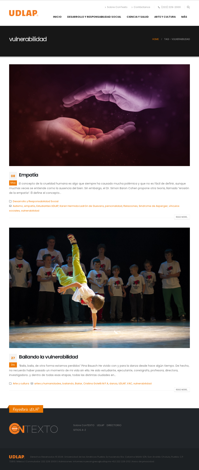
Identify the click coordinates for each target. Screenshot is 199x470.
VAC (129, 383)
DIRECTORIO (114, 425)
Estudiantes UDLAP (47, 206)
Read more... (182, 217)
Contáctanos (142, 7)
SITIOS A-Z (79, 430)
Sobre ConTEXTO (83, 425)
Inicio (57, 17)
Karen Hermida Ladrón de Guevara (82, 206)
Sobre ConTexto (117, 7)
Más (184, 17)
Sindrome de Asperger (153, 206)
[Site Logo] (23, 13)
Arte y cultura (165, 17)
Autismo (18, 206)
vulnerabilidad (30, 210)
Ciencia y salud (138, 17)
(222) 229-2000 (171, 7)
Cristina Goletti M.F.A (95, 383)
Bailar (78, 383)
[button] (188, 7)
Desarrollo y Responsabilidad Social (94, 17)
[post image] (99, 115)
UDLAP (122, 383)
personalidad (113, 206)
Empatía (28, 174)
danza (113, 383)
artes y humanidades (47, 383)
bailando (68, 383)
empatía (29, 206)
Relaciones (130, 206)
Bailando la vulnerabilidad (48, 356)
